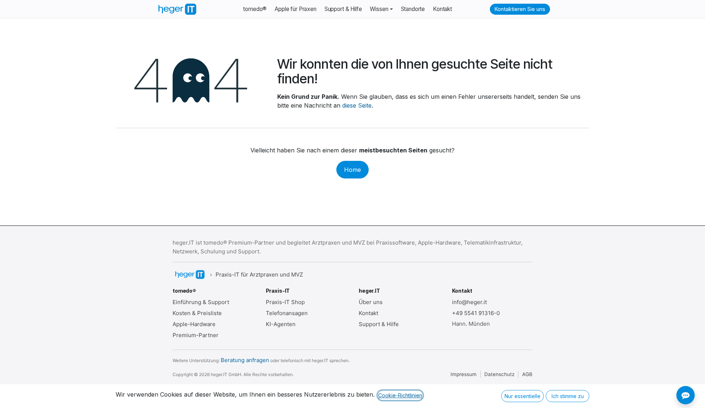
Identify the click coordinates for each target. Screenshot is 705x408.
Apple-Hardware (194, 324)
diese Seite (357, 105)
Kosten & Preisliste (197, 313)
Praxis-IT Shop (285, 302)
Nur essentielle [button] (522, 396)
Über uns (371, 302)
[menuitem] (255, 9)
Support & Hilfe (379, 324)
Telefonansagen (287, 313)
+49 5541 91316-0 (476, 313)
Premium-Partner (195, 335)
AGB (527, 374)
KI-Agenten (281, 324)
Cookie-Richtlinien (400, 395)
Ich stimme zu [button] (568, 396)
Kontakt (368, 313)
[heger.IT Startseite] (189, 274)
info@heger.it (469, 302)
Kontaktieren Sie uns (519, 9)
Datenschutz (499, 374)
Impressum (464, 374)
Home (352, 169)
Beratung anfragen (245, 360)
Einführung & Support (201, 302)
